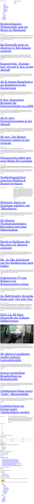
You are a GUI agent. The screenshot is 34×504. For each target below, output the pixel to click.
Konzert (5, 497)
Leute (4, 5)
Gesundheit (4, 17)
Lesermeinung (4, 18)
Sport (3, 494)
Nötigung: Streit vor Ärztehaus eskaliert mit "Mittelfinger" (15, 205)
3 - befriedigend (3, 447)
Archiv (3, 19)
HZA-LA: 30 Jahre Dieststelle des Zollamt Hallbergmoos (14, 317)
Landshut (15, 3)
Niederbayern (5, 11)
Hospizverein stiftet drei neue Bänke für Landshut (16, 159)
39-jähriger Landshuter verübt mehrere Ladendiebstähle (15, 357)
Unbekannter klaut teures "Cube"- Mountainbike (16, 392)
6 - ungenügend (3, 449)
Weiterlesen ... (2, 40)
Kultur (3, 13)
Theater (5, 15)
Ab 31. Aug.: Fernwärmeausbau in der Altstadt (16, 121)
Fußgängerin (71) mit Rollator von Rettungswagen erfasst (14, 281)
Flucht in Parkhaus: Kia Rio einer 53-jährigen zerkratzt (15, 244)
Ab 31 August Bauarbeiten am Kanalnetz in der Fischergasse (16, 85)
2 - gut (2, 446)
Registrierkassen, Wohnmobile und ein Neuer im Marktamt (14, 27)
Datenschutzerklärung (5, 474)
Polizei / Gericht (6, 6)
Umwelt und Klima (6, 488)
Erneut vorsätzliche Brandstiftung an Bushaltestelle (12, 376)
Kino (4, 14)
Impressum (3, 473)
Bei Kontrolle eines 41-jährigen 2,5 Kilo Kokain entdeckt (15, 48)
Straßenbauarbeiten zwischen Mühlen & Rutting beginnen (13, 180)
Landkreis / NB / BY (5, 491)
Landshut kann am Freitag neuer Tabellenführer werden (15, 409)
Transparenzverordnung (5, 475)
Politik (4, 485)
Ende (2, 433)
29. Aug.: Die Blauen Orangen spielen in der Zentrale (15, 140)
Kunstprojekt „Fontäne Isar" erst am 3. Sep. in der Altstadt (16, 66)
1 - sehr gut (3, 445)
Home (15, 2)
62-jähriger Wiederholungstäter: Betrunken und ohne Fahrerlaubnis (13, 225)
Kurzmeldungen (6, 9)
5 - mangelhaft (3, 448)
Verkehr (5, 8)
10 (2, 432)
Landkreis (5, 10)
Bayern (5, 12)
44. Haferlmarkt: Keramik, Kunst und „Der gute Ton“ (17, 297)
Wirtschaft (4, 16)
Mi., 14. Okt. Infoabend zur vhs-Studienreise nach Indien (16, 263)
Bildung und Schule (6, 7)
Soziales (5, 4)
